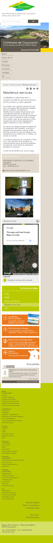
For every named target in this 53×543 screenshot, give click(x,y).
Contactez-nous (32, 508)
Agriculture (5, 466)
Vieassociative (6, 490)
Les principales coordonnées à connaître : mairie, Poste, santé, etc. (23, 331)
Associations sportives (9, 493)
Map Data (30, 274)
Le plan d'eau (6, 481)
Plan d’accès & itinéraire (18, 355)
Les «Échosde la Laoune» (14, 318)
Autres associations (8, 499)
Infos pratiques (32, 502)
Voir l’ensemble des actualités (27, 382)
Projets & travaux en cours (10, 401)
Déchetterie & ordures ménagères (12, 416)
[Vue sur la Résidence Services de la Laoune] (19, 208)
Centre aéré (6, 449)
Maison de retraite (12, 301)
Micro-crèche (6, 445)
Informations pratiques (18, 328)
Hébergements (6, 473)
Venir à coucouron (31, 505)
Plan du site (34, 515)
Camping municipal (7, 475)
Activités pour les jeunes (9, 451)
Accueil (5, 85)
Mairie (7, 55)
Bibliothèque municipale (9, 453)
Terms (36, 274)
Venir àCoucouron (13, 352)
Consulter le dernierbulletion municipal (16, 322)
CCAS (7, 294)
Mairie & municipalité (7, 392)
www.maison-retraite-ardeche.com (17, 170)
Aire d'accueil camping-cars (10, 477)
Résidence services (12, 305)
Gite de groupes (7, 479)
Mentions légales (32, 517)
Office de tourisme (8, 486)
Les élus (4, 395)
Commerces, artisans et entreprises (13, 460)
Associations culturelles (9, 495)
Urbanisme (5, 412)
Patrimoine (5, 483)
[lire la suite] (33, 379)
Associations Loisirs (8, 497)
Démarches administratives (20, 340)
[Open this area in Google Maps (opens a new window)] (7, 273)
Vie (6, 77)
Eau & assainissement (8, 418)
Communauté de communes (10, 405)
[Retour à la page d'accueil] (18, 5)
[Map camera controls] (34, 265)
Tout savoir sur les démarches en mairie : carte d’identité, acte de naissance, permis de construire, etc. (23, 344)
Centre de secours (8, 423)
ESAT (7, 308)
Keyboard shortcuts (19, 274)
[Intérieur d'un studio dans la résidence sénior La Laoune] (19, 186)
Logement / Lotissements (10, 414)
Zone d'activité (6, 462)
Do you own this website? (15, 241)
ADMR (7, 297)
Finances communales (8, 399)
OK (30, 241)
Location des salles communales (12, 420)
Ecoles (4, 447)
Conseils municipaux (8, 397)
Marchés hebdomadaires (9, 464)
